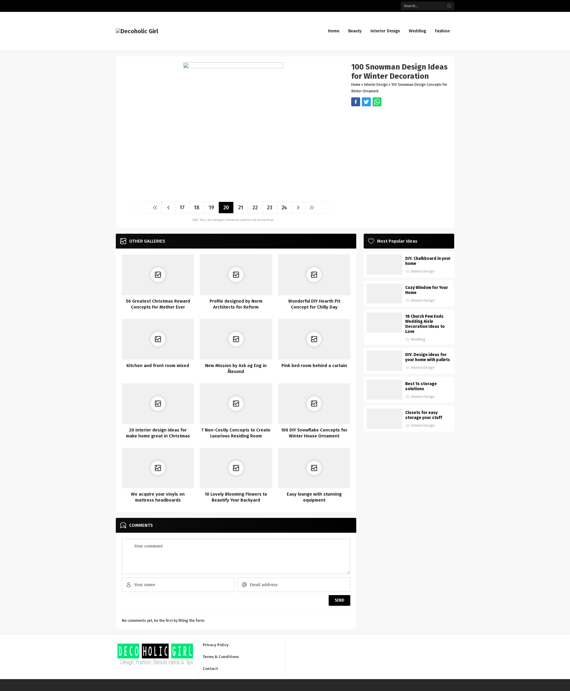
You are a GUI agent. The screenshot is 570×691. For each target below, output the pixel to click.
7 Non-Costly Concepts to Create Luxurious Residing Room (235, 433)
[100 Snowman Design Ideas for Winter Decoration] (233, 195)
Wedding (418, 339)
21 (240, 207)
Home (355, 85)
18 (197, 207)
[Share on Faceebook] (366, 101)
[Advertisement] (399, 148)
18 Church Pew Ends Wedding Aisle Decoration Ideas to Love (425, 324)
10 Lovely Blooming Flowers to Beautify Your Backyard (236, 497)
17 (182, 207)
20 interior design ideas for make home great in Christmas (158, 433)
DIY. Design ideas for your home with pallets (427, 357)
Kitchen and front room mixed (157, 365)
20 (226, 207)
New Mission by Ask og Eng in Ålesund (236, 368)
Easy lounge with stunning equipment (314, 497)
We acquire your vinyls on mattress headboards (158, 497)
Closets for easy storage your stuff (423, 415)
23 (269, 207)
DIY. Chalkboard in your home (428, 261)
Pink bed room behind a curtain (314, 365)
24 (284, 207)
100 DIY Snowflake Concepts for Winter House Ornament (314, 433)
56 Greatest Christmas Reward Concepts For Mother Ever (158, 304)
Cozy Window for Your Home (426, 290)
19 (211, 207)
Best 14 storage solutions (421, 386)
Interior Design (376, 85)
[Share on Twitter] (377, 101)
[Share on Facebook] (355, 101)
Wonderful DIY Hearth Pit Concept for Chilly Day (314, 304)
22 (255, 207)
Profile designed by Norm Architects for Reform (236, 304)
